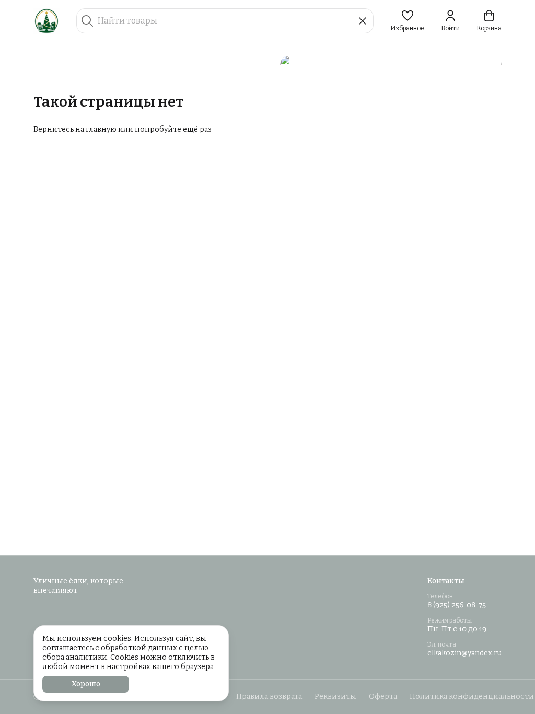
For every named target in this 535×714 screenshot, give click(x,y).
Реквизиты (335, 696)
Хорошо (86, 684)
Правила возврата (269, 696)
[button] (407, 20)
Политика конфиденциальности (472, 696)
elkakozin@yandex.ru (464, 653)
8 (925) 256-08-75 (456, 605)
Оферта (383, 696)
